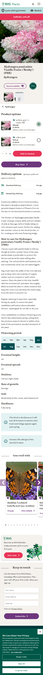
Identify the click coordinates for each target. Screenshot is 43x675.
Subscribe (20, 616)
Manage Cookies (21, 657)
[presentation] (39, 482)
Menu (39, 3)
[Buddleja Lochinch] (21, 481)
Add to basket (27, 153)
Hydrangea (10, 106)
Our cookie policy (16, 652)
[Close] (40, 631)
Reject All (21, 664)
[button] (5, 525)
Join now (12, 555)
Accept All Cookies (21, 670)
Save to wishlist (12, 86)
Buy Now (20, 164)
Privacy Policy (16, 608)
